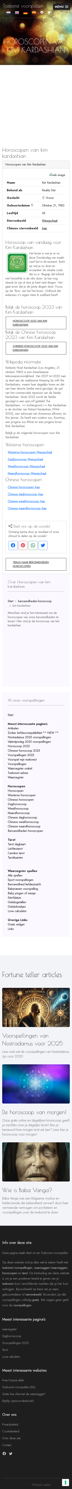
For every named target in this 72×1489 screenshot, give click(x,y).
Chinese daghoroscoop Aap (25, 494)
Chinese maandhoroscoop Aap (27, 508)
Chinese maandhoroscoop (24, 826)
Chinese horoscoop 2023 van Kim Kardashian (35, 348)
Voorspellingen (17, 764)
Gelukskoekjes (17, 906)
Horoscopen (15, 791)
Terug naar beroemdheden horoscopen (31, 564)
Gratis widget (16, 924)
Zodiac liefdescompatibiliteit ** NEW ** (33, 733)
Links (11, 929)
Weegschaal (49, 221)
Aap (44, 228)
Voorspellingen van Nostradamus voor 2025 (32, 1039)
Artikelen (13, 728)
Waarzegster (16, 777)
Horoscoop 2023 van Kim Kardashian (30, 323)
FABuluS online (41, 1485)
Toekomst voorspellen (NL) (18, 1387)
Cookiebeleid (10, 1431)
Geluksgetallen (17, 902)
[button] (61, 7)
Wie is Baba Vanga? (27, 1190)
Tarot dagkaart (16, 844)
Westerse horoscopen (22, 795)
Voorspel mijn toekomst (22, 759)
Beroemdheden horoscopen (25, 831)
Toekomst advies (18, 773)
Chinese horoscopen (21, 800)
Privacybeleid (10, 1424)
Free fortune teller (13, 1380)
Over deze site (11, 1438)
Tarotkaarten (15, 857)
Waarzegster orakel (20, 768)
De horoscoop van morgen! (34, 1112)
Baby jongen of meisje (22, 893)
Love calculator (17, 911)
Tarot (5, 1350)
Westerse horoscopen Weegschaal (30, 452)
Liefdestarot (15, 849)
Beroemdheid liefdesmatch (24, 884)
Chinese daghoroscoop (22, 817)
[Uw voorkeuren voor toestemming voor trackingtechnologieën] (65, 1482)
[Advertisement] (36, 99)
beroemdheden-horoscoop (35, 601)
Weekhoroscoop (18, 808)
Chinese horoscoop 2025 (24, 750)
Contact (6, 1445)
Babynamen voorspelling (23, 889)
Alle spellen (15, 875)
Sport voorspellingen (20, 880)
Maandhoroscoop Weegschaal (27, 473)
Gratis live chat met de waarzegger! (23, 1394)
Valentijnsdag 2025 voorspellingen (29, 742)
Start (10, 601)
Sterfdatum (14, 898)
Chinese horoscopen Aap (24, 487)
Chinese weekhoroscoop (23, 822)
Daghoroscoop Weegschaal (25, 459)
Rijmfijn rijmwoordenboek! (18, 1401)
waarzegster (9, 1329)
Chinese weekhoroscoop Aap (26, 501)
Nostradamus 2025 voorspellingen (29, 737)
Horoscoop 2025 (19, 746)
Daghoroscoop (17, 804)
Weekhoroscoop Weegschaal (26, 466)
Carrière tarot (16, 853)
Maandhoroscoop (19, 813)
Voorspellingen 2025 (21, 755)
